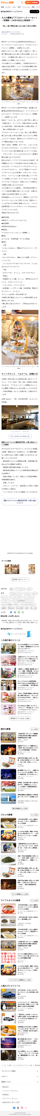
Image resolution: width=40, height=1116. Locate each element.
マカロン (16, 604)
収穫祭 (4, 608)
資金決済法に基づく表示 (11, 1102)
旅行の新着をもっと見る (20, 808)
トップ (4, 1065)
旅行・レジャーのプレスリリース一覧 (20, 1065)
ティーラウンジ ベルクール (20, 436)
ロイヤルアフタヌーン (28, 604)
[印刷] (23, 612)
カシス (35, 593)
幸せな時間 (19, 608)
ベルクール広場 (6, 604)
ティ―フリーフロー (16, 597)
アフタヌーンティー (16, 593)
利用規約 (5, 1094)
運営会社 (5, 1087)
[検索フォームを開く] (22, 2)
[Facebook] (11, 612)
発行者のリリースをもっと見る (20, 718)
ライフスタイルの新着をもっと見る (20, 980)
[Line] (19, 612)
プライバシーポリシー (10, 1098)
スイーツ (4, 597)
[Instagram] (22, 1108)
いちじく (27, 593)
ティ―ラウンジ (29, 597)
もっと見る (34, 729)
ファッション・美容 (28, 7)
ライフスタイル (20, 589)
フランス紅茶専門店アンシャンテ (22, 601)
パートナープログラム (10, 1091)
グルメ (14, 7)
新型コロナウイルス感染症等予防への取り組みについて (20, 502)
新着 (2, 7)
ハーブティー (6, 601)
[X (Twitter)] (15, 612)
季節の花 (11, 608)
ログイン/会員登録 (32, 2)
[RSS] (26, 1108)
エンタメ (8, 7)
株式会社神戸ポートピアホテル (11, 32)
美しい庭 (33, 608)
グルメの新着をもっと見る (20, 894)
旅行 (19, 7)
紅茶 (27, 608)
